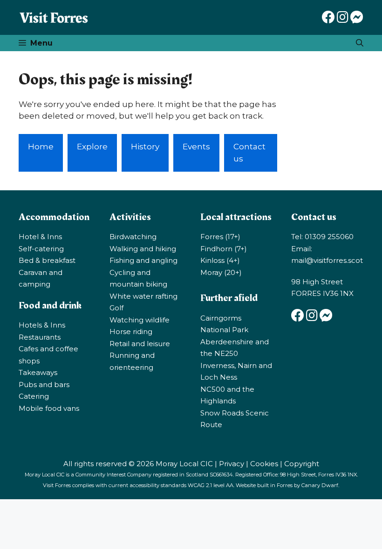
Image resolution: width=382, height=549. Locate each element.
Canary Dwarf (319, 485)
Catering (34, 396)
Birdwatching (133, 236)
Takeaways (38, 372)
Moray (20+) (221, 272)
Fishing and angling (143, 260)
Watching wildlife (139, 319)
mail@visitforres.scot (327, 260)
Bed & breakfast (47, 260)
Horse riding (130, 331)
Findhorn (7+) (223, 248)
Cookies (264, 463)
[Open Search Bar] (360, 43)
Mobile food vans (49, 408)
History (145, 146)
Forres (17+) (220, 236)
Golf (116, 307)
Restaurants (40, 337)
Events (196, 146)
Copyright (301, 463)
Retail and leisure (139, 343)
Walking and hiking (142, 248)
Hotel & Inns (40, 236)
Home (41, 146)
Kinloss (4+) (220, 260)
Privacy (231, 463)
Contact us (249, 152)
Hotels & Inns (42, 325)
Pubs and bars (44, 384)
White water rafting (143, 296)
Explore (92, 146)
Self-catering (41, 248)
